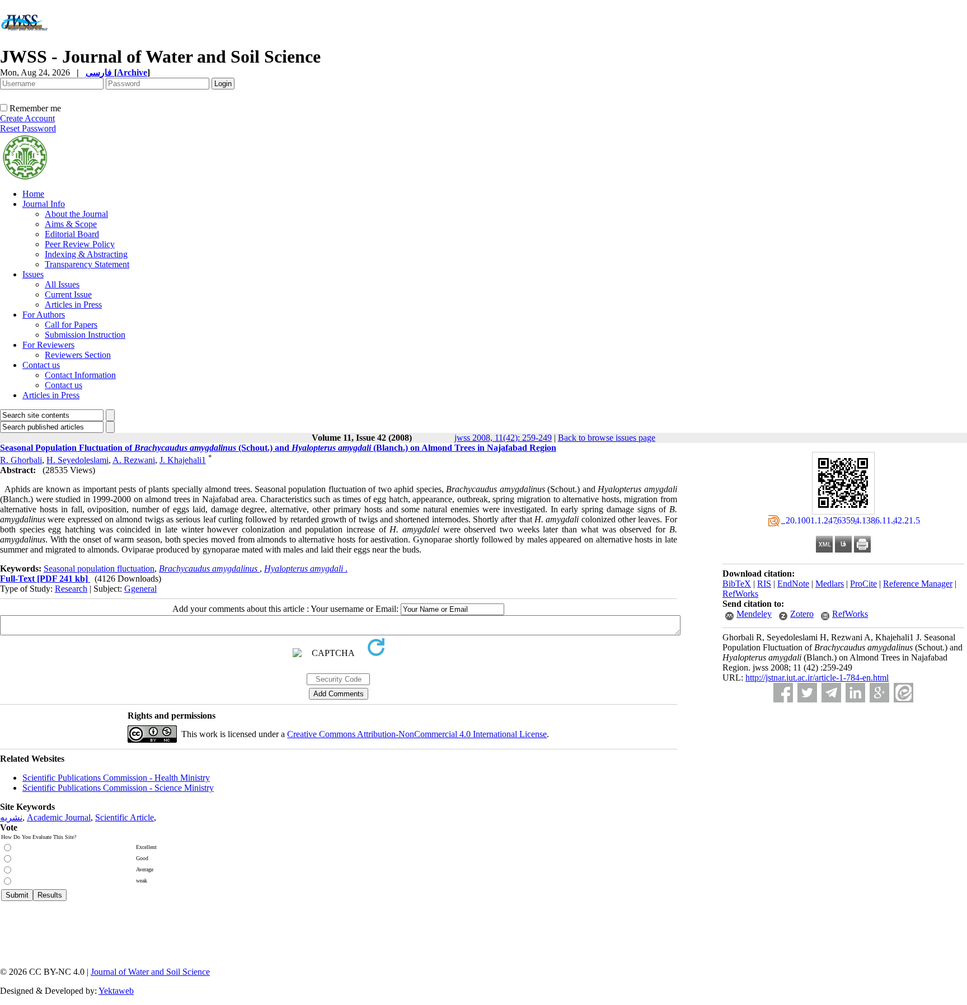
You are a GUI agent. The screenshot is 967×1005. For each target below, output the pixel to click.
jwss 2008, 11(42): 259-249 (503, 437)
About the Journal (76, 214)
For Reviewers (48, 345)
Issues (33, 274)
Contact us (41, 365)
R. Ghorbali (21, 460)
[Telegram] (831, 692)
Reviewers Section (78, 355)
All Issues (62, 284)
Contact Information (80, 375)
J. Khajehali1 (182, 460)
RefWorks (740, 593)
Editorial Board (72, 234)
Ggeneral (140, 588)
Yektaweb (116, 990)
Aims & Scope (71, 224)
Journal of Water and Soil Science (150, 971)
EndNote (793, 583)
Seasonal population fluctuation (99, 568)
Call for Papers (71, 324)
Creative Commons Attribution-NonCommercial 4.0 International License (417, 734)
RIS (764, 583)
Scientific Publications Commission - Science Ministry (118, 787)
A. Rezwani (133, 460)
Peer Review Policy (80, 244)
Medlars (829, 583)
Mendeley (754, 614)
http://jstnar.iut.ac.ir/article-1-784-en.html (817, 677)
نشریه (11, 817)
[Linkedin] (855, 692)
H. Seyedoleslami (77, 460)
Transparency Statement (87, 264)
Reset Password (28, 128)
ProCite (863, 583)
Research (71, 588)
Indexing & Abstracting (86, 254)
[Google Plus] (879, 692)
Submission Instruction (85, 334)
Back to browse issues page (606, 437)
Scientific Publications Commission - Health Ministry (116, 777)
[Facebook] (783, 692)
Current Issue (68, 294)
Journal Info (43, 204)
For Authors (43, 314)
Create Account (27, 118)
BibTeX (736, 583)
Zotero (802, 614)
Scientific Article (124, 817)
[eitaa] (903, 692)
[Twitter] (807, 692)
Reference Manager (917, 583)
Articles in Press (73, 304)
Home (33, 194)
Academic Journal (59, 817)
